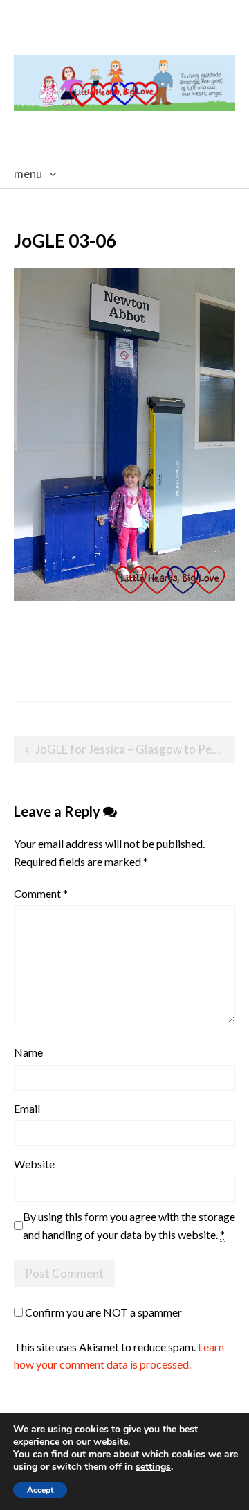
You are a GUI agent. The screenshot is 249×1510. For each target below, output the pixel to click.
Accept (40, 1489)
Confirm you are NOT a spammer (102, 1312)
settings (153, 1467)
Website (34, 1163)
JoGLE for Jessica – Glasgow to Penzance (135, 749)
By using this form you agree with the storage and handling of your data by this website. (129, 1225)
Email (27, 1108)
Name (28, 1052)
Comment (41, 893)
